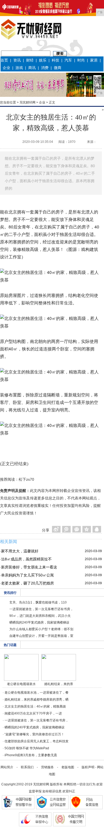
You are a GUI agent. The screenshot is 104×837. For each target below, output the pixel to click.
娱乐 (42, 60)
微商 (57, 68)
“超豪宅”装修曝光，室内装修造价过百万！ (34, 734)
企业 (6, 68)
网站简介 (7, 767)
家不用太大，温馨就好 (19, 551)
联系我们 (27, 767)
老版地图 (67, 767)
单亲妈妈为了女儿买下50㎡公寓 (27, 575)
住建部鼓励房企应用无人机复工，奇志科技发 (37, 741)
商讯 (32, 68)
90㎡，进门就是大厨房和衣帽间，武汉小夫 (40, 616)
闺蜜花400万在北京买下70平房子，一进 (33, 713)
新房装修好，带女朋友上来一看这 (29, 567)
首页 (4, 60)
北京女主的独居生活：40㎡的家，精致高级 (35, 706)
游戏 (19, 68)
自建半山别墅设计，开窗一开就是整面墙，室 (41, 636)
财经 (30, 60)
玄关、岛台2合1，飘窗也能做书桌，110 (38, 602)
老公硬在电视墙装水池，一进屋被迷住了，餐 (37, 692)
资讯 (17, 60)
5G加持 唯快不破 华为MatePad (27, 748)
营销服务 (47, 767)
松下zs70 (26, 479)
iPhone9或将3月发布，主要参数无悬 (31, 755)
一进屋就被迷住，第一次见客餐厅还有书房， (41, 609)
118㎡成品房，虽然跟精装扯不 (26, 559)
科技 (55, 60)
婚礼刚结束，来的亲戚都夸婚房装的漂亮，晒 (37, 699)
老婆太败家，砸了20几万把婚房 (27, 583)
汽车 (68, 60)
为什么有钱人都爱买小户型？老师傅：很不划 (41, 629)
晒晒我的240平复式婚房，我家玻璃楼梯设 (39, 622)
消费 (45, 68)
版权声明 (88, 767)
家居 (94, 60)
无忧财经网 (27, 102)
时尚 (81, 60)
